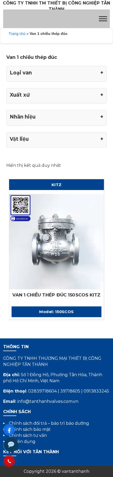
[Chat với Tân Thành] (11, 445)
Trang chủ (17, 33)
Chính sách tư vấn (28, 435)
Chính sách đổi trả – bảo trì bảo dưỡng (49, 423)
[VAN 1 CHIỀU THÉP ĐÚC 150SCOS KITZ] (56, 241)
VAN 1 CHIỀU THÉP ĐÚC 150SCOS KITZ (56, 295)
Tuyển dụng (22, 441)
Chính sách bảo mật (30, 429)
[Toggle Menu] (103, 18)
